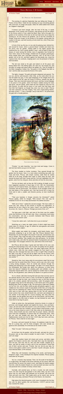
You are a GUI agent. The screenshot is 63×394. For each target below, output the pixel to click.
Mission (20, 390)
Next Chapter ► (49, 13)
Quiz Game (56, 1)
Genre (41, 5)
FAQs (24, 390)
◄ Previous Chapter (14, 13)
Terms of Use (31, 390)
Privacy (38, 390)
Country (36, 5)
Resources (48, 1)
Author (47, 5)
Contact (43, 390)
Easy (52, 5)
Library (41, 1)
